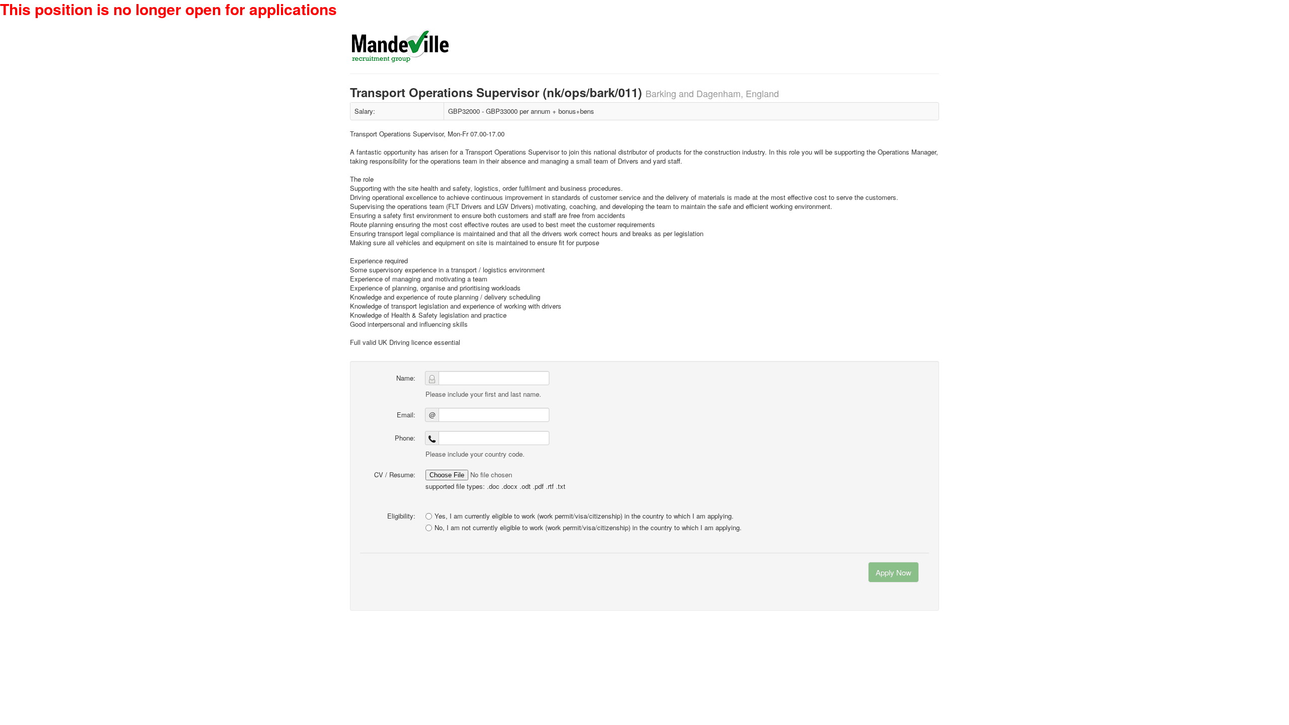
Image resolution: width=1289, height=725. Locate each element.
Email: (406, 414)
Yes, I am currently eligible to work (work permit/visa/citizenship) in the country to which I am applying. (584, 516)
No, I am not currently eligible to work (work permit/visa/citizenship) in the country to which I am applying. (588, 527)
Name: (405, 378)
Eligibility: (401, 516)
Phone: (405, 438)
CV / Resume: (394, 474)
